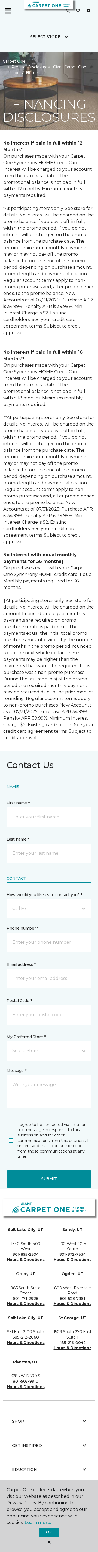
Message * (16, 1071)
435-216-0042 (72, 1342)
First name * (18, 803)
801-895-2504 (26, 1254)
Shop (18, 1421)
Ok (49, 1532)
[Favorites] (78, 11)
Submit (49, 1178)
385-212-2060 (26, 1337)
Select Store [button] (45, 36)
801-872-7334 (72, 1254)
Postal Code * (19, 1001)
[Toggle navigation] (7, 10)
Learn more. (37, 1522)
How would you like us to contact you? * (44, 895)
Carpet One (14, 61)
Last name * (18, 839)
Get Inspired (27, 1445)
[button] (68, 11)
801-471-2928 (25, 1298)
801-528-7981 (72, 1298)
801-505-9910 (25, 1381)
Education (24, 1469)
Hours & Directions (26, 1259)
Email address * (21, 964)
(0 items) (88, 11)
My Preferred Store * (26, 1037)
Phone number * (22, 928)
